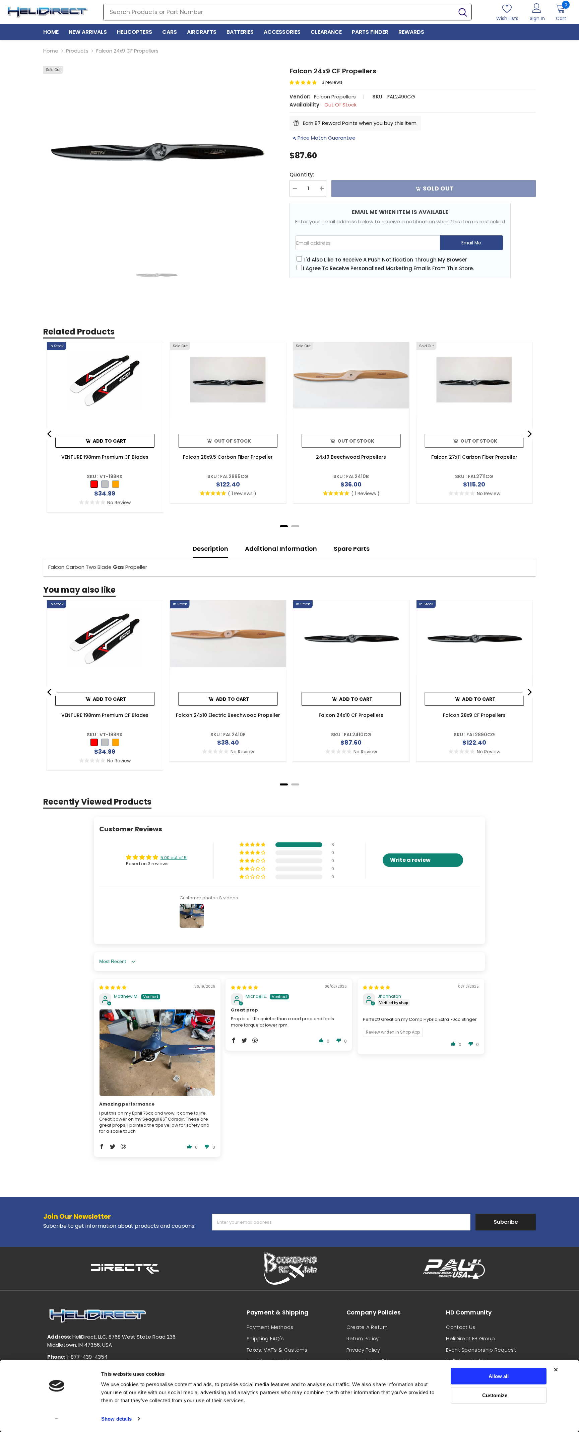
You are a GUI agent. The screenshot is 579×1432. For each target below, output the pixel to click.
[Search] (287, 12)
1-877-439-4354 (87, 1356)
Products (77, 50)
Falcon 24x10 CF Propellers (351, 715)
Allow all (499, 1376)
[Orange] (115, 484)
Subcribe (506, 1222)
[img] (112, 987)
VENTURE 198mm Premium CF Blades (104, 457)
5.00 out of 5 (173, 857)
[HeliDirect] (125, 1268)
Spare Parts (352, 548)
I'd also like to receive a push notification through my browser (385, 259)
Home (50, 50)
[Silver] (105, 484)
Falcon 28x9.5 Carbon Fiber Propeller (228, 457)
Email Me (471, 243)
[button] (306, 82)
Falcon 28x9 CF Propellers (474, 715)
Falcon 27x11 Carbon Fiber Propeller (474, 457)
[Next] (529, 434)
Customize (494, 1395)
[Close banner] (556, 1369)
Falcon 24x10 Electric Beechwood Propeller (228, 715)
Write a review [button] (410, 860)
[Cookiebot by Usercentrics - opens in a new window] (56, 1419)
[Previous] (50, 434)
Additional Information (281, 548)
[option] (156, 150)
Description (210, 548)
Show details (116, 1419)
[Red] (94, 484)
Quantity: (302, 174)
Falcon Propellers (335, 96)
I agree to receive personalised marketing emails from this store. (388, 268)
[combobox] (279, 12)
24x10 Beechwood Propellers (351, 457)
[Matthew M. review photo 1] (157, 1052)
